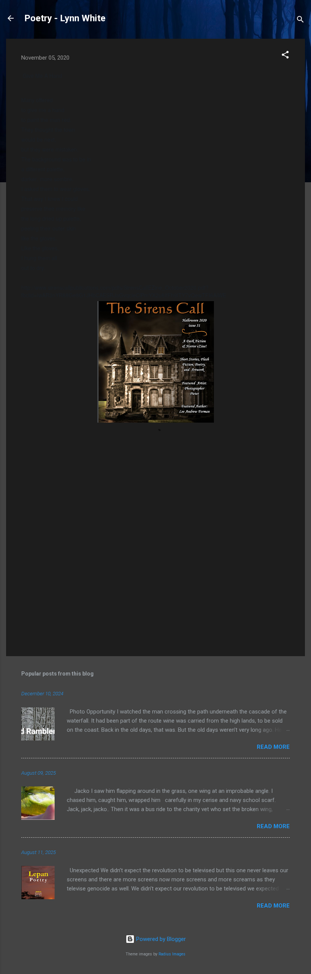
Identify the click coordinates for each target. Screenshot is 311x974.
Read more (273, 747)
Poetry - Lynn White (64, 18)
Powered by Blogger (160, 939)
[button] (285, 56)
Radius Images (172, 954)
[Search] (300, 20)
